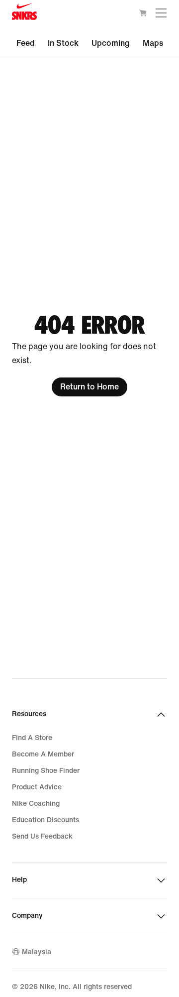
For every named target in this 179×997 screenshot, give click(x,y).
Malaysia (36, 952)
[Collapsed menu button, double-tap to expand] (161, 15)
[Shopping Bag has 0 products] (142, 15)
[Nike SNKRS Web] (24, 14)
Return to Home (89, 386)
